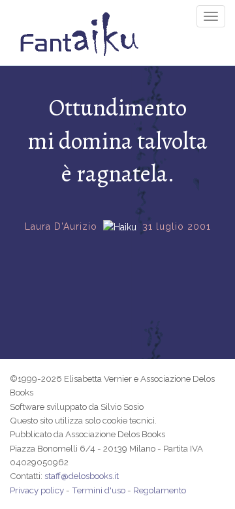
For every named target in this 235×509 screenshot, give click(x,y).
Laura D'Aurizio (61, 226)
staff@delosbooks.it (81, 475)
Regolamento (159, 490)
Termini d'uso (98, 490)
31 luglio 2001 (176, 226)
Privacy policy (37, 490)
